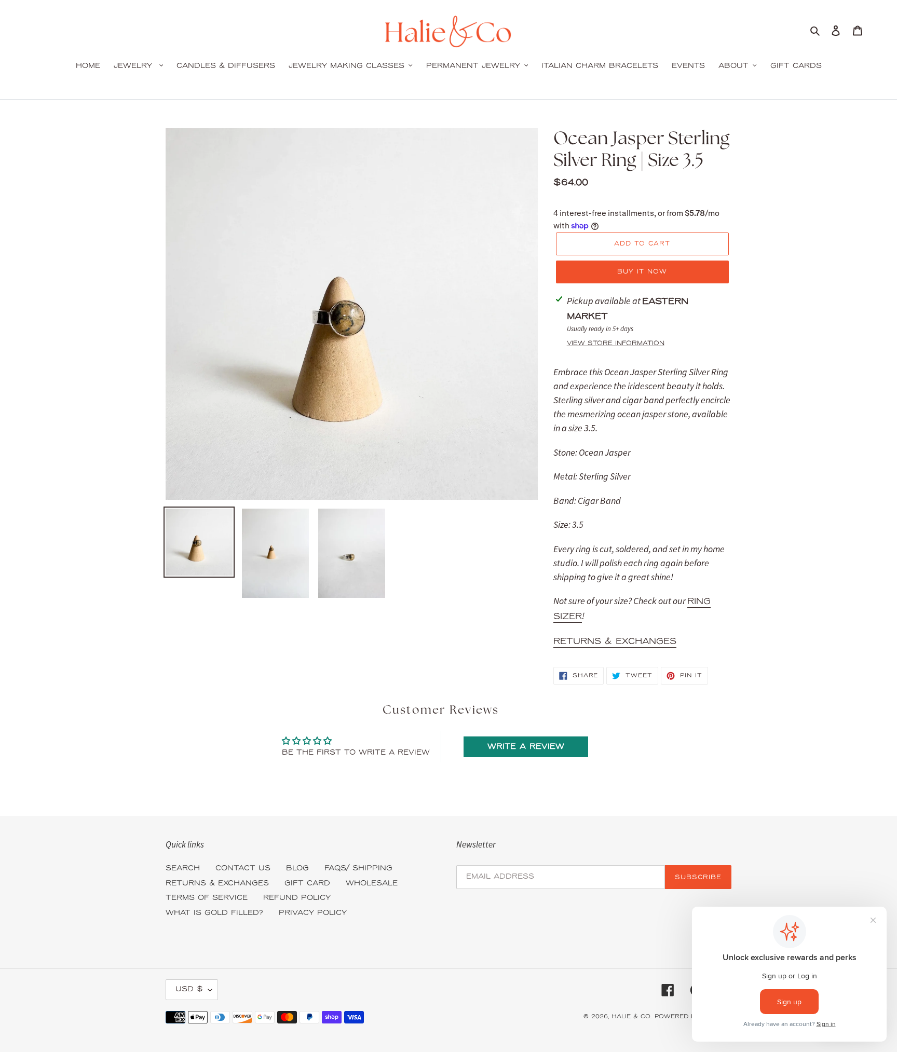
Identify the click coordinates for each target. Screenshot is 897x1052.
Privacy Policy (313, 913)
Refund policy (297, 898)
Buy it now (642, 272)
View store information (615, 343)
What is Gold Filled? (214, 913)
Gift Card (307, 883)
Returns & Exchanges (614, 641)
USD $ (189, 989)
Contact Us (242, 868)
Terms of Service (207, 898)
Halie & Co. (631, 1016)
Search (183, 868)
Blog (297, 868)
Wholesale (372, 883)
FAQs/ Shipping (358, 868)
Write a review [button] (525, 747)
